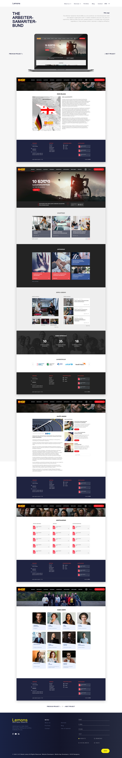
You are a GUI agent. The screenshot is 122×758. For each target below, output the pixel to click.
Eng (106, 3)
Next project (70, 706)
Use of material (66, 728)
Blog (93, 3)
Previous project (53, 706)
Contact (100, 3)
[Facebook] (13, 734)
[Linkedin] (19, 734)
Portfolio (86, 3)
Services (76, 3)
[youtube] (16, 734)
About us (67, 3)
